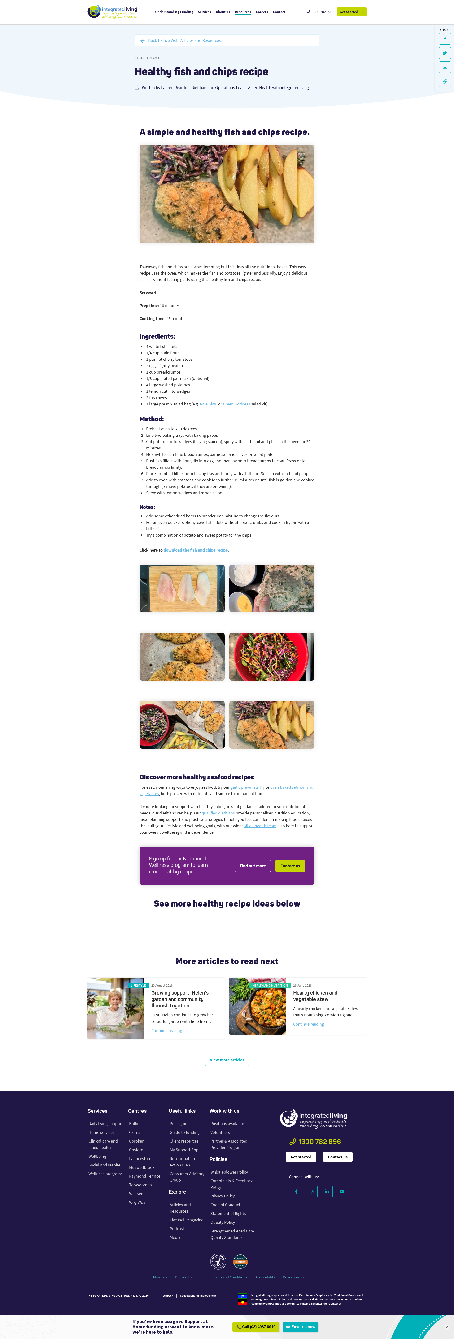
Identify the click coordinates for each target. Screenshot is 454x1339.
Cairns (134, 1132)
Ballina (135, 1123)
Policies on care (295, 1277)
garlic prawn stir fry (248, 787)
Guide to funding (185, 1132)
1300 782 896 (319, 1142)
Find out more (253, 865)
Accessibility (265, 1277)
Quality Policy (222, 1222)
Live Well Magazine (186, 1220)
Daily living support (105, 1123)
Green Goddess (236, 404)
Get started (301, 1157)
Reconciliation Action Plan (182, 1162)
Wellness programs (105, 1173)
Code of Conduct (225, 1204)
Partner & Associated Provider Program (228, 1144)
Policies (218, 1159)
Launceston (139, 1158)
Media (175, 1237)
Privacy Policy (222, 1196)
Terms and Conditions (229, 1277)
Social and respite (104, 1165)
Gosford (136, 1149)
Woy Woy (137, 1202)
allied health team (260, 825)
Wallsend (137, 1193)
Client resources (184, 1141)
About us (160, 1277)
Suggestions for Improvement (198, 1295)
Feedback (167, 1295)
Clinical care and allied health (103, 1144)
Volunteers (220, 1132)
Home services (101, 1132)
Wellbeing (97, 1156)
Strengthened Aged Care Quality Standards (232, 1234)
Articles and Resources (180, 1208)
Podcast (177, 1228)
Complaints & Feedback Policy (231, 1184)
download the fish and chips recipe (196, 550)
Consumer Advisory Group (187, 1177)
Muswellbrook (142, 1167)
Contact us (290, 865)
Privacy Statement (189, 1277)
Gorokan (136, 1141)
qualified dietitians (218, 813)
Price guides (180, 1123)
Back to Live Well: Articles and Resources (184, 40)
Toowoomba (140, 1185)
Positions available (227, 1123)
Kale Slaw (208, 404)
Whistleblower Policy (229, 1172)
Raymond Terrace (144, 1176)
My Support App (184, 1149)
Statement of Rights (228, 1213)
